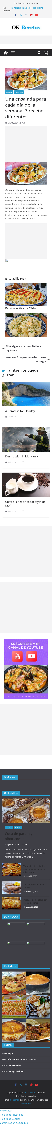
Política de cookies (11, 1065)
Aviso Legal (7, 1053)
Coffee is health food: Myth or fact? (25, 503)
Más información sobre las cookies (19, 1059)
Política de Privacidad (11, 1114)
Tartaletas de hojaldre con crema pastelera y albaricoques (27, 9)
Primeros (19, 92)
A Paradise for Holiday (20, 411)
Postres (18, 827)
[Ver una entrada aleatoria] (46, 52)
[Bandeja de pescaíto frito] (38, 1006)
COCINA (9, 92)
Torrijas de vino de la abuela (33, 886)
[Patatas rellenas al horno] (14, 983)
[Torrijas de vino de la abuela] (11, 888)
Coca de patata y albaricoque (18, 836)
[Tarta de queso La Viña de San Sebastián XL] (14, 1030)
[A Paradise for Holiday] (26, 383)
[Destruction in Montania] (26, 429)
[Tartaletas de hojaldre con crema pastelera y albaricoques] (11, 871)
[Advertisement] (26, 144)
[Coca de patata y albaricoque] (26, 810)
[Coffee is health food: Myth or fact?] (26, 474)
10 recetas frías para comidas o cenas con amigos (25, 359)
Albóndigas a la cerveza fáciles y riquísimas (23, 348)
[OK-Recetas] (5, 52)
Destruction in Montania (21, 456)
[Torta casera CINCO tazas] (38, 983)
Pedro (24, 123)
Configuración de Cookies (14, 1122)
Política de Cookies (10, 1118)
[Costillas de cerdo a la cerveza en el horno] (38, 1030)
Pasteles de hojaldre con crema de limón (35, 901)
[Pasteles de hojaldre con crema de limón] (11, 903)
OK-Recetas (10, 777)
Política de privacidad (13, 1071)
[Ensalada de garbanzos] (14, 1006)
